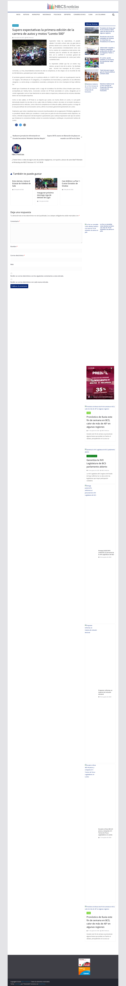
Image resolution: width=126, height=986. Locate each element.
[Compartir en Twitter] (20, 125)
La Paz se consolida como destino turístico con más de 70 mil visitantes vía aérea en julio (107, 227)
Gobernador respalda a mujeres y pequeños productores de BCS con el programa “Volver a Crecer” (107, 51)
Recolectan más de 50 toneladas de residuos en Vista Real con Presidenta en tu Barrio (107, 39)
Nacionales (47, 14)
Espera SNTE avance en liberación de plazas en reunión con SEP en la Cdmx (63, 137)
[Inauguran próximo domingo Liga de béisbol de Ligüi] (46, 179)
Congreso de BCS (80, 14)
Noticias (26, 14)
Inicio (18, 14)
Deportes (67, 14)
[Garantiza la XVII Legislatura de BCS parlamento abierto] (100, 450)
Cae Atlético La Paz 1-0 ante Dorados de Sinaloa (71, 183)
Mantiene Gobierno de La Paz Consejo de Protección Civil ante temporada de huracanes (107, 87)
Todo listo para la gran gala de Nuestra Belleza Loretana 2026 (107, 71)
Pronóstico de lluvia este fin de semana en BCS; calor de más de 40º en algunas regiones (107, 30)
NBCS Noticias (29, 37)
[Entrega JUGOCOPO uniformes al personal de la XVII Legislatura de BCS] (91, 554)
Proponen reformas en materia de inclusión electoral (105, 692)
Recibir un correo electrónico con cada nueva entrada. (29, 282)
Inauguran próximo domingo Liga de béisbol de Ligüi (45, 195)
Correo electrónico (17, 255)
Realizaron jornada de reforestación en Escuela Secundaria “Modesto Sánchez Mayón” (29, 137)
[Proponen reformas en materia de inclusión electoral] (91, 693)
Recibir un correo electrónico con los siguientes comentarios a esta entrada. (37, 276)
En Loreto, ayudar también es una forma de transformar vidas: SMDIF (107, 60)
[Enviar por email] (24, 125)
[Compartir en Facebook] (16, 125)
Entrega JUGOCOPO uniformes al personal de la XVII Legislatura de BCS (106, 552)
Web (12, 264)
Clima (90, 14)
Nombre (14, 246)
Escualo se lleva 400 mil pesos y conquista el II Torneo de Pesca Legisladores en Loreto (105, 832)
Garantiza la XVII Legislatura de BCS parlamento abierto (97, 463)
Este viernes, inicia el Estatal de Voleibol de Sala (21, 183)
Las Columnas (100, 14)
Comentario (15, 221)
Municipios (36, 14)
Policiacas (57, 14)
